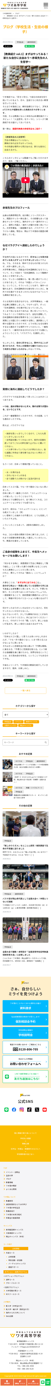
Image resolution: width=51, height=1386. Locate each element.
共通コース (10, 1252)
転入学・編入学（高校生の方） (18, 1309)
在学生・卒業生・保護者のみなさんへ (25, 1149)
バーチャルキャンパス (17, 1263)
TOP (5, 1168)
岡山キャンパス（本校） (15, 1236)
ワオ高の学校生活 (13, 1207)
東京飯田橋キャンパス (14, 1229)
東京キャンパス (31, 721)
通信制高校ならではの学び (16, 1204)
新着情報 (9, 1182)
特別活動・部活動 (15, 1260)
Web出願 (9, 1316)
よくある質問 (11, 1189)
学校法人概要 (25, 1138)
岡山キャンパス (25, 725)
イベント (18, 721)
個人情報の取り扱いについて (25, 1133)
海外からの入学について (15, 1312)
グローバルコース (13, 1283)
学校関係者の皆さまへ (25, 1154)
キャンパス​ (7, 1225)
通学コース (10, 1279)
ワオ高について (9, 1197)
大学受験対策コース (13, 1290)
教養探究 (9, 1201)
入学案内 (6, 1302)
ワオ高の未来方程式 (14, 1214)
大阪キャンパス (10, 725)
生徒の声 (9, 1175)
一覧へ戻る (25, 690)
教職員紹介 (10, 1211)
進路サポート (13, 1267)
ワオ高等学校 (7, 13)
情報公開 (25, 1143)
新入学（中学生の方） (14, 1306)
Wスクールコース (12, 1294)
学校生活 (7, 721)
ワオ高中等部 (11, 1185)
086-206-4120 (28, 1368)
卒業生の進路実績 (13, 1218)
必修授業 (11, 1256)
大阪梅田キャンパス (14, 1233)
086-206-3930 (28, 1366)
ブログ (17, 13)
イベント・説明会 (13, 1172)
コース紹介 (7, 1244)
